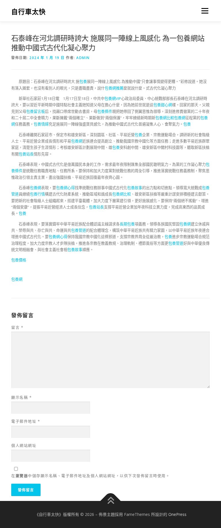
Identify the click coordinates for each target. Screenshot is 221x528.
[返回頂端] (110, 501)
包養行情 (37, 194)
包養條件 (104, 111)
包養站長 (26, 154)
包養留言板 (35, 111)
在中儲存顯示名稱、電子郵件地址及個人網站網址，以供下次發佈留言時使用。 (90, 475)
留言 (17, 327)
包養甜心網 (162, 104)
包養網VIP (112, 98)
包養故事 (134, 187)
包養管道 (78, 230)
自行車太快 (28, 11)
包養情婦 (41, 124)
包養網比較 (164, 117)
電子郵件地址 (25, 421)
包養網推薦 (114, 88)
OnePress (177, 514)
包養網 (179, 117)
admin (83, 57)
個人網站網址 (23, 445)
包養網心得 (65, 187)
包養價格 (18, 260)
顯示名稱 (21, 397)
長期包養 (127, 224)
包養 (83, 81)
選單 (203, 10)
